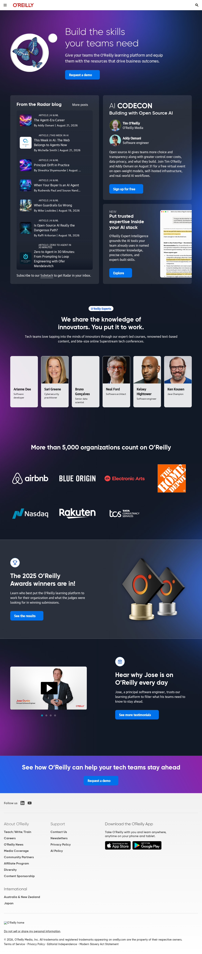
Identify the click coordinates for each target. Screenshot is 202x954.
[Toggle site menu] (5, 5)
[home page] (23, 5)
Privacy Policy (60, 844)
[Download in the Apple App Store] (118, 849)
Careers (10, 838)
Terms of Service (14, 944)
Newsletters (58, 838)
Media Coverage (16, 851)
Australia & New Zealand (22, 897)
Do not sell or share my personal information (32, 931)
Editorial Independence (62, 944)
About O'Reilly (16, 824)
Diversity (10, 870)
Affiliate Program (16, 863)
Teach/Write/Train (17, 832)
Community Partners (19, 857)
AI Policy (56, 851)
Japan (8, 903)
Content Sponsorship (19, 876)
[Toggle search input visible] (197, 5)
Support (57, 824)
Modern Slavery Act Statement (99, 944)
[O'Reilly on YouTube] (30, 803)
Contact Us (58, 832)
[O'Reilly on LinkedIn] (22, 803)
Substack (46, 275)
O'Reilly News (13, 844)
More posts (80, 104)
